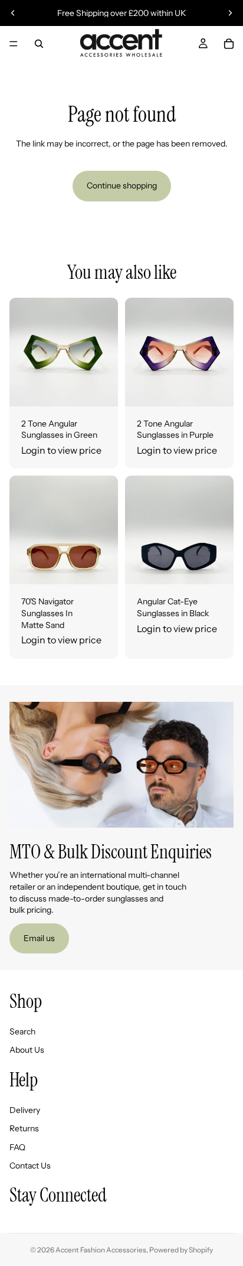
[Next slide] (230, 13)
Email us (39, 938)
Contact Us (30, 1166)
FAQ (17, 1147)
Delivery (24, 1110)
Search (22, 1031)
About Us (26, 1050)
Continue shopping (122, 185)
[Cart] (229, 44)
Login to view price (61, 450)
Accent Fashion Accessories (100, 1249)
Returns (24, 1129)
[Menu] (13, 43)
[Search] (39, 44)
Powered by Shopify (181, 1249)
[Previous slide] (13, 13)
